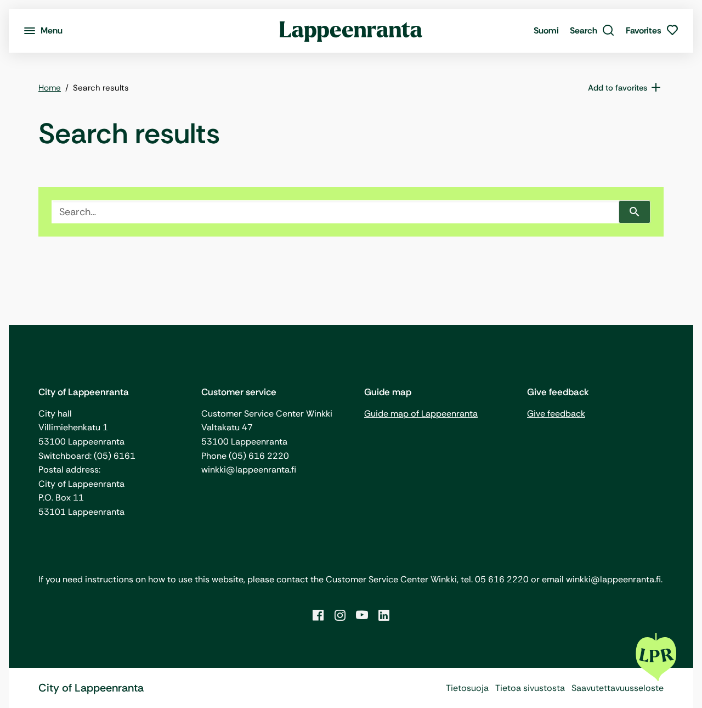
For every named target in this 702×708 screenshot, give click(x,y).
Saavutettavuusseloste (617, 688)
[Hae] (634, 211)
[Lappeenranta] (351, 30)
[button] (592, 30)
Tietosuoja (467, 688)
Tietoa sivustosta (530, 688)
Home (49, 87)
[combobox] (336, 211)
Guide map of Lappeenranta (421, 413)
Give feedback (556, 413)
